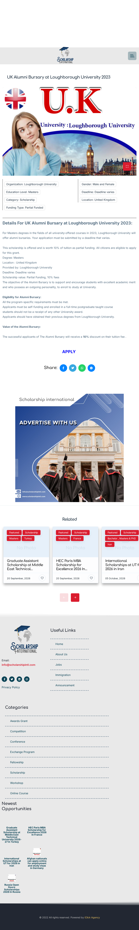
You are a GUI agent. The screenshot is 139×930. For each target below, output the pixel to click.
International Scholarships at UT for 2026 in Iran (12, 862)
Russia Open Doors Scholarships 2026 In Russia (11, 888)
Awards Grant (18, 721)
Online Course (19, 793)
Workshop (16, 783)
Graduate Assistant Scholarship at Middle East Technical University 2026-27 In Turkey (12, 834)
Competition (18, 731)
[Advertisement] (69, 23)
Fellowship (17, 762)
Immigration (63, 675)
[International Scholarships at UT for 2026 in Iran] (12, 852)
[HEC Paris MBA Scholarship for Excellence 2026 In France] (37, 821)
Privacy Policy (11, 687)
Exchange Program (22, 752)
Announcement (64, 685)
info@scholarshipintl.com (18, 664)
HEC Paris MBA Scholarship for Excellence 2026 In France (36, 831)
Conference (17, 741)
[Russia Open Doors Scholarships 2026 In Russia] (12, 878)
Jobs (58, 664)
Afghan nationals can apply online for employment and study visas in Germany (37, 863)
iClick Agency (92, 917)
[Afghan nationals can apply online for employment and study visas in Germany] (37, 852)
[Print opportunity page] (18, 383)
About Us (61, 654)
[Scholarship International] (65, 56)
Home (59, 644)
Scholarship (17, 772)
